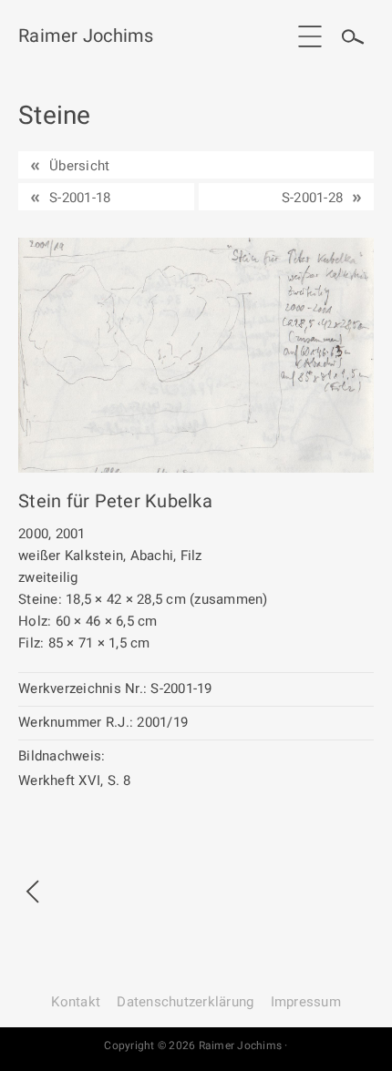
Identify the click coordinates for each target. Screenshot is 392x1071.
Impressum (306, 1002)
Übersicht (79, 166)
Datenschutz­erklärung (185, 1002)
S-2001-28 (312, 198)
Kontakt (75, 1002)
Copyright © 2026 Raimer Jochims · (195, 1045)
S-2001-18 (79, 198)
